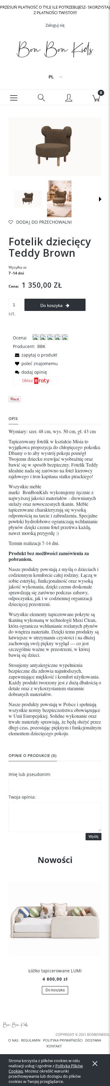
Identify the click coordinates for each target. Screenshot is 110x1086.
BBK (41, 346)
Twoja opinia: (22, 797)
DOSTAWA (93, 1040)
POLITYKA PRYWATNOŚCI (62, 1040)
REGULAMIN (30, 1040)
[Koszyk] (96, 97)
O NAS (13, 1040)
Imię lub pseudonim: (30, 774)
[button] (14, 97)
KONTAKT (54, 1046)
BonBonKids (35, 492)
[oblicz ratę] (35, 383)
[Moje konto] (68, 98)
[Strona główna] (55, 51)
